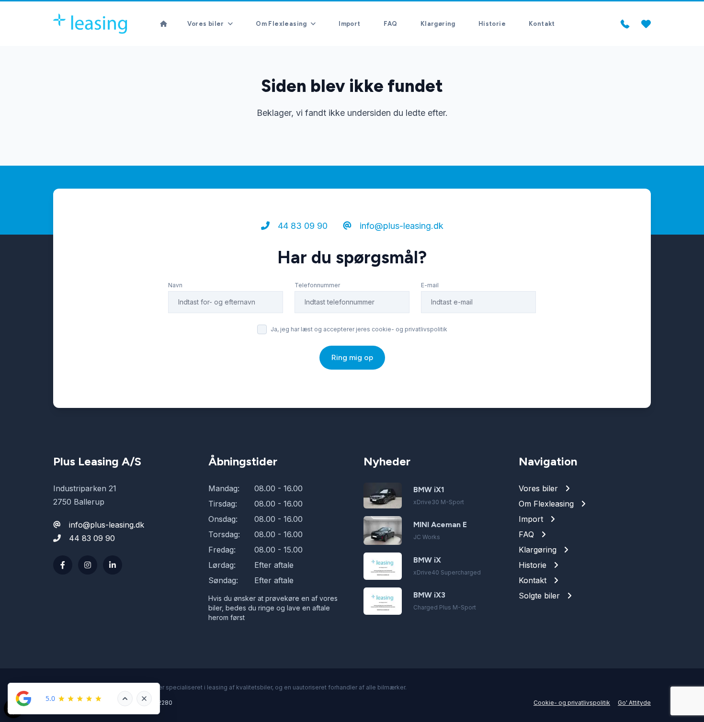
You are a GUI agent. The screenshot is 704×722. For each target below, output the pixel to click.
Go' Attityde (634, 702)
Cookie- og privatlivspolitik (572, 702)
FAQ (390, 23)
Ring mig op (352, 357)
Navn (175, 285)
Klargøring (437, 23)
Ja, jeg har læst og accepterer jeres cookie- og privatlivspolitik (359, 329)
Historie (492, 23)
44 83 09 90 (301, 226)
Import (349, 23)
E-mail (430, 285)
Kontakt (542, 23)
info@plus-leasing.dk (400, 226)
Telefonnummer (317, 285)
